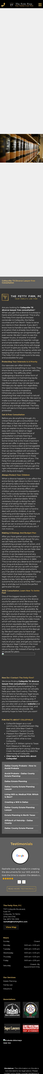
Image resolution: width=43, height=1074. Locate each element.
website (32, 704)
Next (23, 882)
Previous (19, 882)
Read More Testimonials (21, 889)
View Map (11, 927)
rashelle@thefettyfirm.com (15, 922)
